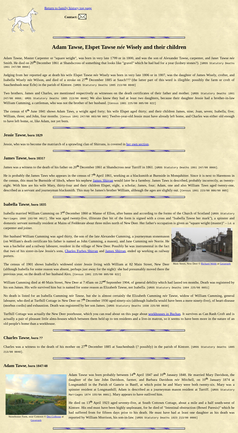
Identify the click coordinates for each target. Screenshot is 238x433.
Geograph (225, 263)
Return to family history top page (68, 8)
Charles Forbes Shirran (81, 251)
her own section (137, 144)
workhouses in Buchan (164, 314)
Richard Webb (209, 263)
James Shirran (103, 180)
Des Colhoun (54, 416)
